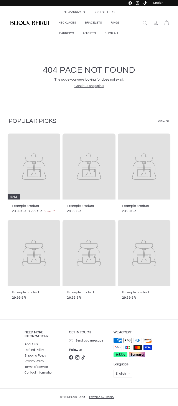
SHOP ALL (112, 33)
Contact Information (39, 372)
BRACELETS (93, 22)
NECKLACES (67, 22)
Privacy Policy (34, 361)
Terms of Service (36, 367)
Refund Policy (34, 350)
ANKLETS (89, 33)
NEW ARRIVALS (74, 12)
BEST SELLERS (104, 12)
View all (163, 121)
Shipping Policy (35, 355)
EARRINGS (66, 33)
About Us (31, 344)
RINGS (115, 22)
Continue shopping (89, 86)
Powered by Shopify (101, 397)
